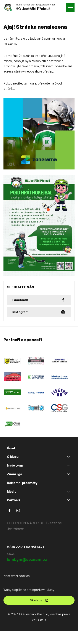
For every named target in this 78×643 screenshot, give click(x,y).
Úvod (11, 448)
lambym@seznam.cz (27, 559)
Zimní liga (14, 474)
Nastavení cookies (16, 576)
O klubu (13, 457)
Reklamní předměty (22, 483)
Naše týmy (15, 465)
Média (11, 491)
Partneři (13, 500)
